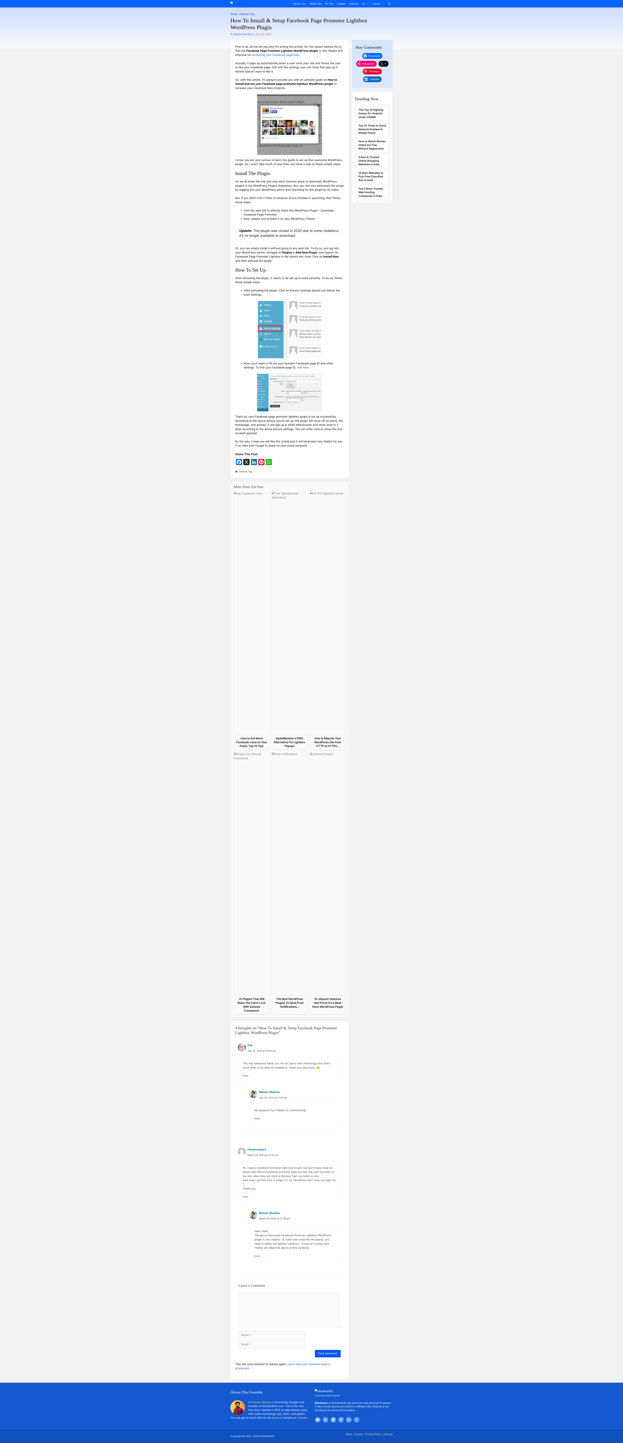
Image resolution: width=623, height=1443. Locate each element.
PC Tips (329, 3)
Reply (246, 1075)
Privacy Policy (373, 1434)
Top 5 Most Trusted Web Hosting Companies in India (370, 192)
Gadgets (341, 3)
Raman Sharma (242, 34)
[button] (389, 3)
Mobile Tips (315, 3)
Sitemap (388, 1434)
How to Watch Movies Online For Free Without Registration (372, 145)
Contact (376, 3)
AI (363, 3)
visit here (303, 367)
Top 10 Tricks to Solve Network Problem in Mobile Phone (372, 129)
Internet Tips (299, 3)
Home (233, 14)
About (349, 1434)
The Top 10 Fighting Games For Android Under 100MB (370, 113)
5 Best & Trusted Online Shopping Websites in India (368, 160)
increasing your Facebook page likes (275, 55)
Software (353, 3)
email (275, 1417)
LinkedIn (302, 1417)
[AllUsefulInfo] (247, 3)
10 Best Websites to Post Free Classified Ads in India (370, 176)
